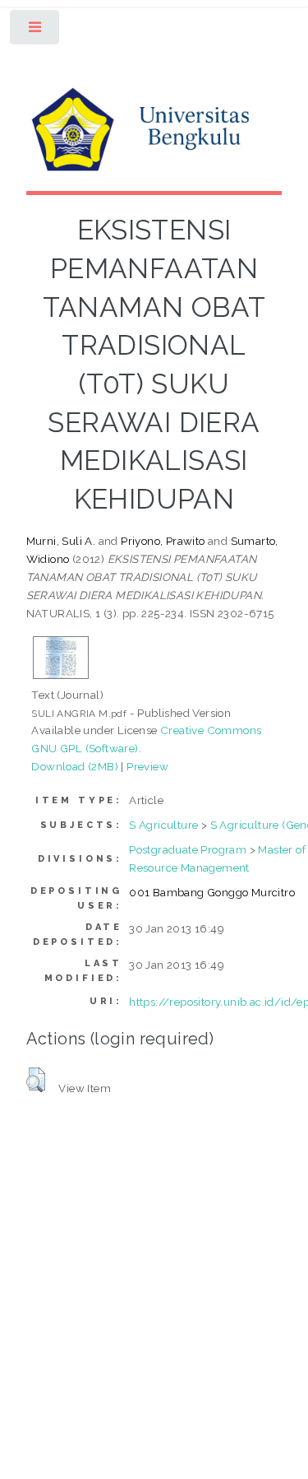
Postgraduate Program (187, 849)
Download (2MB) (74, 766)
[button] (35, 1079)
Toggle (35, 31)
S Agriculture (163, 824)
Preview (147, 766)
